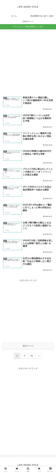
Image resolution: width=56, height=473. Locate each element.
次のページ (28, 346)
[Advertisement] (28, 63)
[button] (50, 378)
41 (31, 356)
